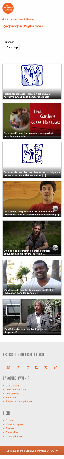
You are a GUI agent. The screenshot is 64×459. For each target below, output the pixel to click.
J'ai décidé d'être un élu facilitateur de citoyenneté (25, 330)
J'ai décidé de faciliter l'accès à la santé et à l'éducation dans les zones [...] (28, 291)
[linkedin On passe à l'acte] (27, 367)
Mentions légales (15, 424)
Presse (10, 428)
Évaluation (11, 397)
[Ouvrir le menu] (57, 6)
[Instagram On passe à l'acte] (18, 367)
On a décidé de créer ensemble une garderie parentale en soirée (29, 134)
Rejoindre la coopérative (19, 401)
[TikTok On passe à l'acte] (55, 367)
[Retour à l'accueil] (8, 7)
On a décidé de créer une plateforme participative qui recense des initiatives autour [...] (32, 174)
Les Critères (12, 393)
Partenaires (12, 432)
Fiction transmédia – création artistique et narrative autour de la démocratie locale (27, 95)
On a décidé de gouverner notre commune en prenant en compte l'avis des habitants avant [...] (31, 213)
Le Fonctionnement (16, 389)
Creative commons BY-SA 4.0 (41, 450)
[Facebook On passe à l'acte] (36, 367)
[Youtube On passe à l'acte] (8, 367)
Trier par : (10, 41)
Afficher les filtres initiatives (19, 19)
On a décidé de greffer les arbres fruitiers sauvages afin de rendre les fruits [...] (27, 252)
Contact (10, 420)
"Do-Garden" (13, 385)
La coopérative (14, 436)
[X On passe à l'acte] (46, 367)
